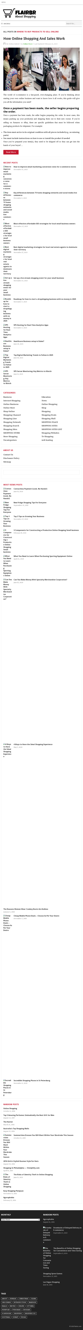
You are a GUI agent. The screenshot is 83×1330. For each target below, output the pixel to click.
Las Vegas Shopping (51, 1282)
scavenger (6, 1313)
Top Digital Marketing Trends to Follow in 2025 (33, 355)
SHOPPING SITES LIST (52, 429)
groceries (6, 1302)
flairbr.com (77, 1326)
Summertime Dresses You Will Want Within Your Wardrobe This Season (43, 1135)
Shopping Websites (50, 433)
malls (4, 1306)
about (4, 1298)
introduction (20, 1302)
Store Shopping (10, 436)
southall (6, 1317)
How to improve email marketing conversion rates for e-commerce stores (45, 167)
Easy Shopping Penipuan (13, 1191)
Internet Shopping (11, 401)
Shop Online (9, 411)
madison (32, 1302)
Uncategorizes (10, 440)
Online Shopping (49, 404)
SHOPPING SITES (49, 426)
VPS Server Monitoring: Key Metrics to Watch (33, 371)
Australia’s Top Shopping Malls (16, 1129)
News (44, 401)
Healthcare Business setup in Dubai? (29, 341)
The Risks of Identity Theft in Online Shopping (33, 1175)
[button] (3, 2)
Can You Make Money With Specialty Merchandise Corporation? (40, 580)
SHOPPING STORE (11, 433)
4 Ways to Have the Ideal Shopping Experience (33, 744)
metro (13, 1306)
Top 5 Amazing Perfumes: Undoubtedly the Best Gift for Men (28, 1115)
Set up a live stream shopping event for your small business (39, 278)
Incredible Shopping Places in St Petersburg (32, 1081)
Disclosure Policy (11, 458)
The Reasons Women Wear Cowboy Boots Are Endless (25, 909)
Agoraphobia (8, 1197)
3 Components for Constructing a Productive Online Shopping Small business (46, 530)
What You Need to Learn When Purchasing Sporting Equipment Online (43, 556)
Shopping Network (12, 422)
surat (15, 1317)
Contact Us (8, 455)
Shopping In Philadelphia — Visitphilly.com (21, 1168)
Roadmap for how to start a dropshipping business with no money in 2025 (45, 299)
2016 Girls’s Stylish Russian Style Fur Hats (20, 1161)
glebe (33, 1298)
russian (26, 1310)
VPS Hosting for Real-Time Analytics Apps (31, 325)
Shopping (46, 411)
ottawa (30, 1306)
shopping (18, 1313)
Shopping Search (11, 426)
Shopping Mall (49, 418)
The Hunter (8, 1122)
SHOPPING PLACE (50, 422)
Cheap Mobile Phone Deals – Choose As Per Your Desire (36, 916)
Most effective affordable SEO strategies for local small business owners (44, 224)
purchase (17, 1310)
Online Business (10, 404)
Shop (44, 408)
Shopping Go (30, 1313)
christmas (23, 1298)
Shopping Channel (12, 415)
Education (46, 397)
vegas (23, 1317)
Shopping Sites (10, 429)
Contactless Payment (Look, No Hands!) (30, 489)
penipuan (6, 1310)
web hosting (47, 440)
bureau (13, 1298)
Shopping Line (10, 418)
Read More (11, 152)
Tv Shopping (47, 436)
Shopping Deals (49, 415)
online (21, 1306)
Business (7, 397)
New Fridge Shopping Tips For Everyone (30, 503)
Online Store (28, 44)
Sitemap (7, 462)
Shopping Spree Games (52, 1274)
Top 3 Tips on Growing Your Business (29, 516)
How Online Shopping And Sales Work (34, 39)
